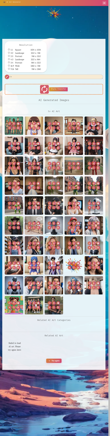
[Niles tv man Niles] (94, 285)
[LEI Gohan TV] (54, 265)
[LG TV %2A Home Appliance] (74, 265)
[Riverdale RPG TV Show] (54, 305)
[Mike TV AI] (54, 285)
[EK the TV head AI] (54, 225)
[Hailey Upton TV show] (34, 245)
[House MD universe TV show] (74, 245)
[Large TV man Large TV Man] (14, 285)
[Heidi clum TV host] (54, 245)
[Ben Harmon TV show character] (34, 205)
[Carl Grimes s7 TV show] (14, 225)
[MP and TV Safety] (34, 285)
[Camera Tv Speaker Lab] (94, 205)
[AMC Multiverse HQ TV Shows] (94, 145)
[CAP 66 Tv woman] (54, 205)
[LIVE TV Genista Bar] (94, 265)
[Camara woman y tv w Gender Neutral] (74, 205)
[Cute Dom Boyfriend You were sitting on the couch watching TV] (54, 126)
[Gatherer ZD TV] (14, 245)
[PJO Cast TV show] (34, 305)
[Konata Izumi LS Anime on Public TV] (34, 265)
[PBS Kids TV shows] (14, 305)
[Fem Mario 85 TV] (74, 225)
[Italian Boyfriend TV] (14, 265)
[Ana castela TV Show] (14, 165)
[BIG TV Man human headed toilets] (54, 165)
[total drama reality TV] (14, 126)
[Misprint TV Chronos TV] (74, 285)
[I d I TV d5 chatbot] (94, 245)
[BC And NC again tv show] (34, 165)
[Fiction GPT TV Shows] (94, 225)
